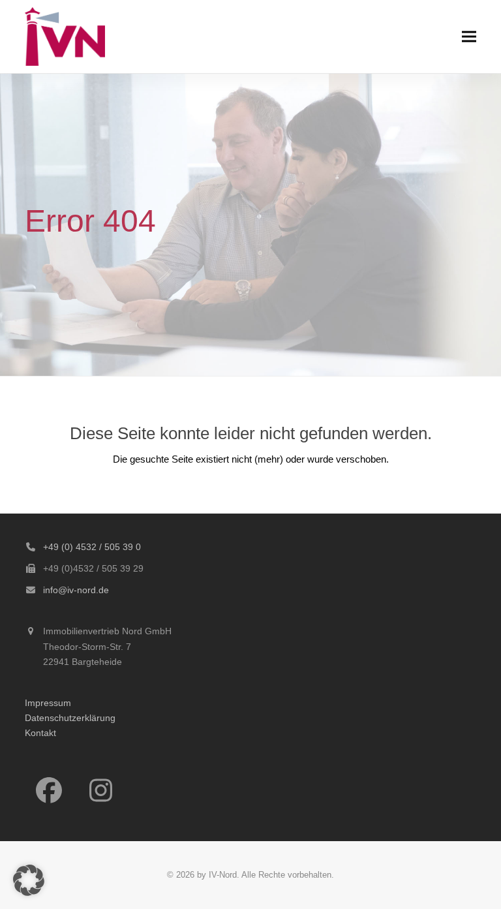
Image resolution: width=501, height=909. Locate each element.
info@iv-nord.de (76, 590)
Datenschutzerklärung (70, 718)
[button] (469, 36)
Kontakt (40, 733)
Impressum (48, 703)
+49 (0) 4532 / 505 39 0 (92, 547)
